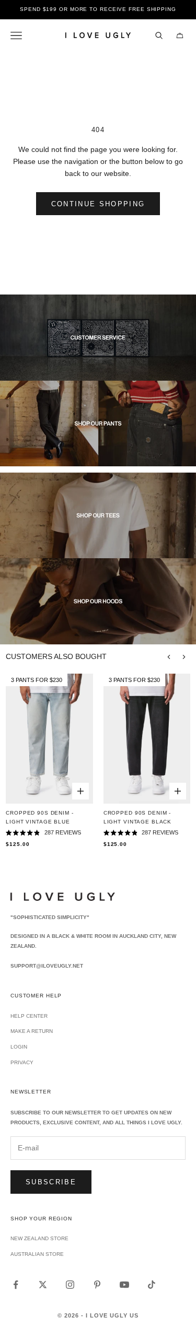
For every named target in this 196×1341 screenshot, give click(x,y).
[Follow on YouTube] (124, 1284)
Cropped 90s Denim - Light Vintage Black (137, 817)
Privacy (21, 1062)
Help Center (29, 1016)
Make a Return (31, 1031)
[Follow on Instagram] (70, 1284)
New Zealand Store (39, 1238)
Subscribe (51, 1182)
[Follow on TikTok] (151, 1284)
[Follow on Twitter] (43, 1284)
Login (18, 1047)
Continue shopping (98, 204)
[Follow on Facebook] (15, 1284)
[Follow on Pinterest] (97, 1284)
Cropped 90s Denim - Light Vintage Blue (39, 817)
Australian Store (37, 1254)
